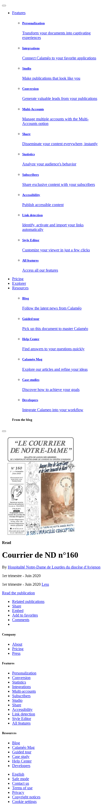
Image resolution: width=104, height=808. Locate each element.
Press (16, 653)
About (17, 644)
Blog (16, 743)
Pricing (17, 279)
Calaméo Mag (23, 747)
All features (21, 723)
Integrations (21, 687)
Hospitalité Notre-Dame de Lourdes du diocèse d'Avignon (54, 567)
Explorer (19, 283)
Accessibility (22, 709)
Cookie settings (24, 801)
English (18, 774)
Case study (21, 756)
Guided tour (21, 752)
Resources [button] (20, 288)
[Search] (4, 431)
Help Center (22, 761)
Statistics (19, 682)
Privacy (18, 792)
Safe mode (20, 779)
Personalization (24, 673)
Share (16, 705)
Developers (21, 765)
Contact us (20, 783)
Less (45, 584)
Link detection (23, 714)
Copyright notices (26, 797)
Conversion (21, 677)
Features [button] (18, 13)
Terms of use (22, 788)
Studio (17, 700)
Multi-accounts (24, 691)
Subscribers (21, 696)
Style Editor (21, 718)
